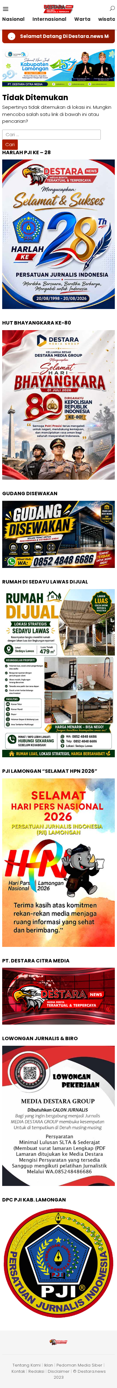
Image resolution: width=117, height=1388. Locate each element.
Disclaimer (59, 1371)
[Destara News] (58, 8)
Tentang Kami (26, 1365)
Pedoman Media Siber (79, 1365)
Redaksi (36, 1371)
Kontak (18, 1371)
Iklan (48, 1365)
